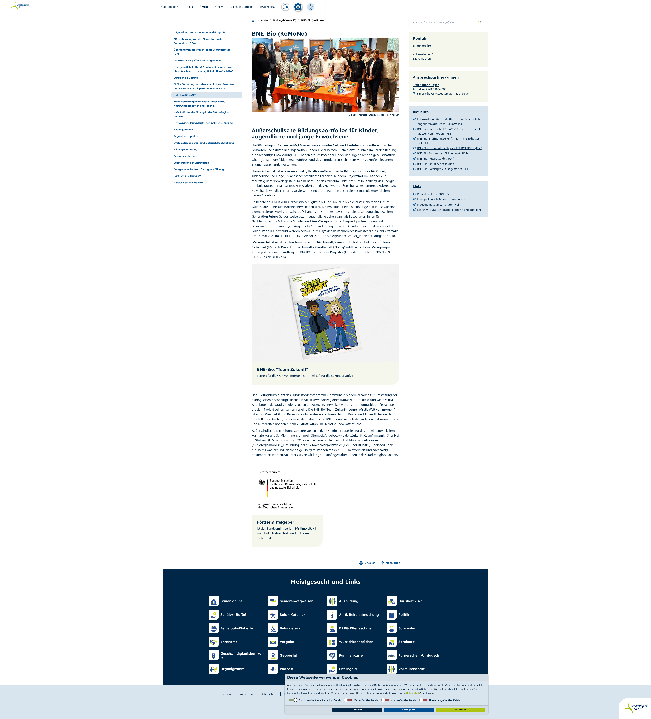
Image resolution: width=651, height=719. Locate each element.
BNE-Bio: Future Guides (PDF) (435, 158)
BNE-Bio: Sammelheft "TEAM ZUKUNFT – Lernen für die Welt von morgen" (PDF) (450, 131)
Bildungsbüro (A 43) (284, 20)
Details (337, 700)
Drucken (370, 562)
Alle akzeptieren (460, 710)
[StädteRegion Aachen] (19, 6)
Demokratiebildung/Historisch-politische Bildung (203, 123)
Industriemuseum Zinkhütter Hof (438, 204)
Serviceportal (267, 7)
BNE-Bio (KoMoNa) (185, 95)
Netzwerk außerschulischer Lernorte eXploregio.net (450, 210)
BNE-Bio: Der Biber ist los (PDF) (436, 164)
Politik (189, 7)
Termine (227, 694)
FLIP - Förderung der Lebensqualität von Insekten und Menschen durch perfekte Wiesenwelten (204, 86)
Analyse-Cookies (399, 700)
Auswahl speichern (409, 710)
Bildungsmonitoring (185, 149)
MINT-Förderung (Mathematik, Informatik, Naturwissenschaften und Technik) (199, 103)
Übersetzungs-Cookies (440, 700)
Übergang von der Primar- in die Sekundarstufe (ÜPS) (202, 51)
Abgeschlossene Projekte (188, 182)
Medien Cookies (362, 700)
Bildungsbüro (422, 45)
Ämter (204, 7)
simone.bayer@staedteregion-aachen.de (443, 94)
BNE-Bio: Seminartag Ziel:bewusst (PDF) (442, 153)
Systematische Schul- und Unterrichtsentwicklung (204, 142)
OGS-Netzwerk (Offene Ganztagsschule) (197, 60)
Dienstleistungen (241, 7)
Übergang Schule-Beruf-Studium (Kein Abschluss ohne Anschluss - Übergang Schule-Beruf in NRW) (203, 69)
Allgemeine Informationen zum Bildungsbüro (200, 32)
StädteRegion (169, 7)
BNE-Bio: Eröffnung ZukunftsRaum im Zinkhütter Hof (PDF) (448, 141)
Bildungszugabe (183, 129)
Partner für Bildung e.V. (187, 175)
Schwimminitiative (185, 156)
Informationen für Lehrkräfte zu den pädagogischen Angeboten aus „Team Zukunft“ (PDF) (450, 121)
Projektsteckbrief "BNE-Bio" (434, 194)
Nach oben (393, 562)
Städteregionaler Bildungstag (191, 162)
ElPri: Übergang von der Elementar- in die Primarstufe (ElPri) (198, 41)
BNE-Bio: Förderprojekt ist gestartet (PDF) (443, 169)
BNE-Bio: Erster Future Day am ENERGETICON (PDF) (449, 148)
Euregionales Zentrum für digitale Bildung (199, 169)
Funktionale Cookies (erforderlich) (316, 700)
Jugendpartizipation (186, 136)
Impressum (247, 694)
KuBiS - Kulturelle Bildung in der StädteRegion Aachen (201, 114)
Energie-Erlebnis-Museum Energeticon (441, 199)
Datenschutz (413, 693)
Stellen (219, 7)
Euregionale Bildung (186, 77)
